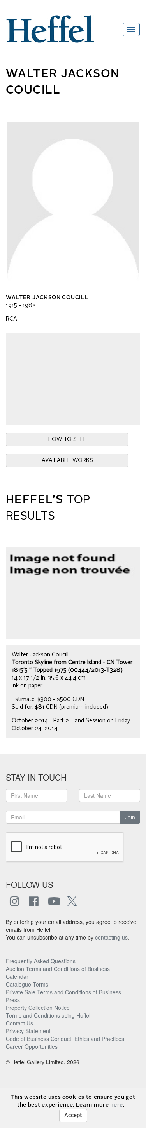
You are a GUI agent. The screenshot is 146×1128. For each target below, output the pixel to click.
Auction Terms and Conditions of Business (58, 969)
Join (130, 817)
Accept (73, 1115)
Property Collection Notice (38, 1007)
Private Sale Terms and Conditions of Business (63, 992)
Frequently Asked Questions (41, 961)
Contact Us (19, 1023)
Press (13, 1000)
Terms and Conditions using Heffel (48, 1015)
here (116, 1105)
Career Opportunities (32, 1046)
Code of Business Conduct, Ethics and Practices (65, 1039)
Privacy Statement (28, 1031)
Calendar (17, 976)
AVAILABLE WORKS (67, 460)
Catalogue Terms (27, 984)
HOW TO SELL (67, 439)
